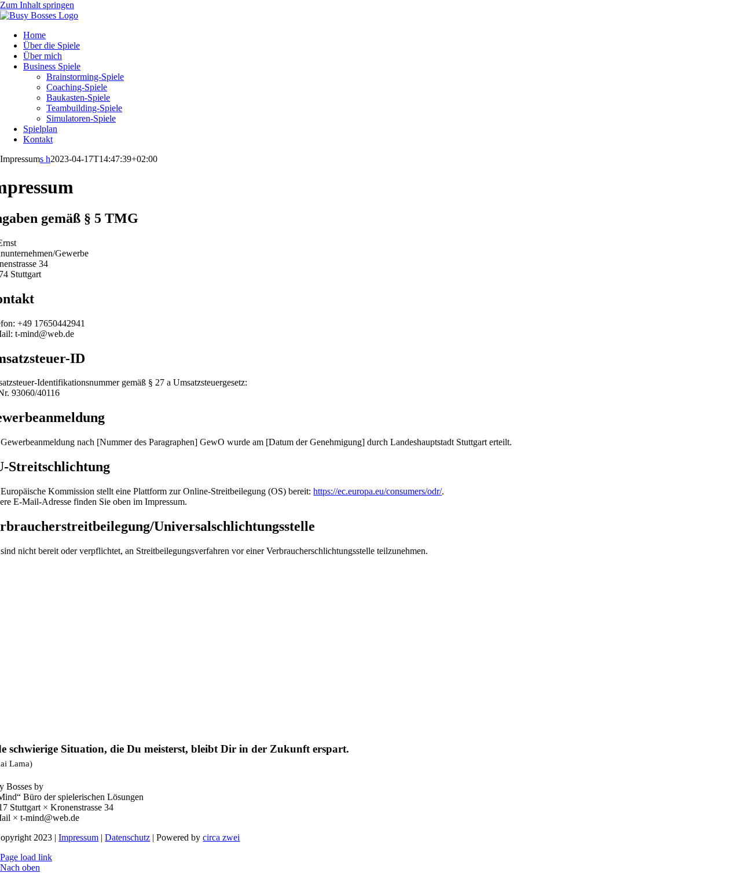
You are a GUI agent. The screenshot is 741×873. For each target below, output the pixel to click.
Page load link (26, 857)
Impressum (78, 837)
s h (45, 159)
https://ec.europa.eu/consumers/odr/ (377, 491)
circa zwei (221, 837)
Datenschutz (127, 837)
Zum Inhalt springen (37, 5)
